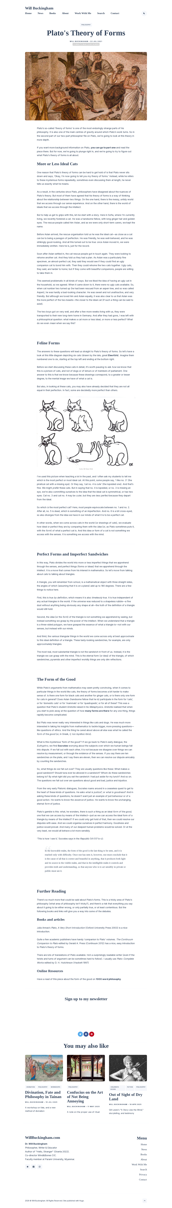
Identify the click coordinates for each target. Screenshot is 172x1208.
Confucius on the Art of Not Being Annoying (85, 1096)
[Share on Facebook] (86, 1034)
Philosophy (86, 25)
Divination (31, 1087)
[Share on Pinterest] (91, 1034)
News (40, 13)
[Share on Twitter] (80, 1034)
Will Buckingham (39, 8)
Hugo (81, 1201)
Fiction (130, 1087)
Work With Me (83, 13)
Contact (115, 13)
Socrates (63, 745)
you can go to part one (103, 147)
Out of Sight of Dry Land (125, 1096)
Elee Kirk (113, 355)
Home (28, 13)
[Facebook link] (33, 1166)
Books (52, 13)
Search (101, 13)
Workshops (55, 1087)
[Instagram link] (39, 1166)
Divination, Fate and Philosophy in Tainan (43, 1094)
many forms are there (97, 711)
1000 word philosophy (108, 979)
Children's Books (115, 1088)
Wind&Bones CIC (47, 1155)
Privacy (143, 1174)
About (65, 13)
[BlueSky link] (27, 1166)
